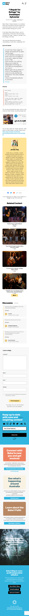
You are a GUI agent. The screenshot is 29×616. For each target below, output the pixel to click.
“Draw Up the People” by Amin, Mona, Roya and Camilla (14, 247)
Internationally (15, 471)
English (22, 196)
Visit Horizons (14, 498)
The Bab (8, 198)
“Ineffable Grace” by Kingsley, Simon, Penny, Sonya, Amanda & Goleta (15, 291)
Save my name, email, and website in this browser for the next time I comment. (16, 395)
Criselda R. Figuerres (12, 325)
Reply (8, 310)
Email (4, 380)
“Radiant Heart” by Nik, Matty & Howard (14, 224)
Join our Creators (14, 592)
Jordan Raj (14, 21)
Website (5, 387)
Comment (5, 354)
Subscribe (14, 435)
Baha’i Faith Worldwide (16, 609)
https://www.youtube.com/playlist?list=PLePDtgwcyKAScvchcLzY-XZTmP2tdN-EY (13, 133)
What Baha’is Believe (14, 523)
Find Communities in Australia (14, 468)
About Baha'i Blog (15, 586)
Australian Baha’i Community (14, 607)
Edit (5, 310)
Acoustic (15, 196)
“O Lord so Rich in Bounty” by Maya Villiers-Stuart (14, 269)
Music (15, 19)
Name (4, 373)
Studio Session (19, 19)
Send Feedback (14, 589)
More (14, 295)
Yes (13, 198)
